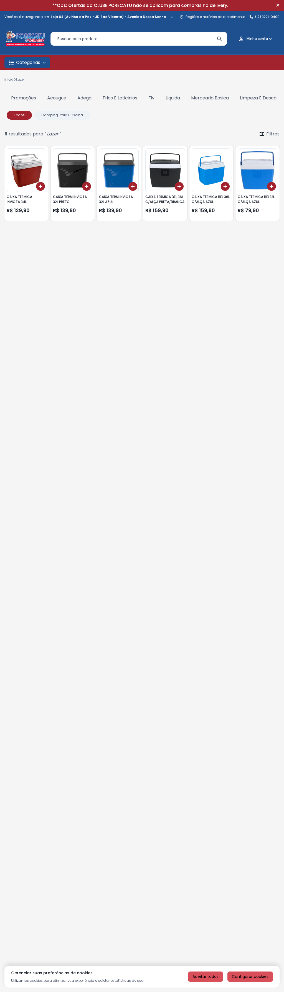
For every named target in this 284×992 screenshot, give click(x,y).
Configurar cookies (250, 976)
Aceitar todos (205, 976)
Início (8, 79)
